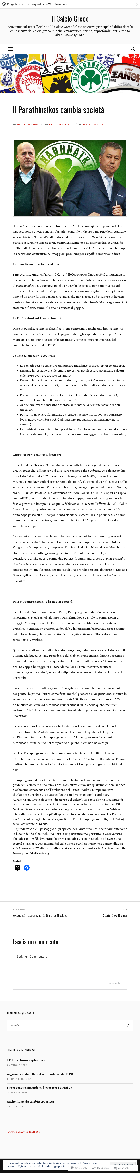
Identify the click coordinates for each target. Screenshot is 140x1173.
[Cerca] (129, 49)
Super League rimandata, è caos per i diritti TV (40, 1088)
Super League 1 (93, 124)
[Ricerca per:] (70, 1026)
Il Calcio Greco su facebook (23, 1131)
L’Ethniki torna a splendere (26, 1060)
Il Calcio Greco (70, 18)
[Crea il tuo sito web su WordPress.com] (70, 4)
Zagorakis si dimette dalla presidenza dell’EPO (40, 1074)
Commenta (114, 983)
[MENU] (10, 49)
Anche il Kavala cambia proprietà (30, 1101)
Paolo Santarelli (61, 124)
